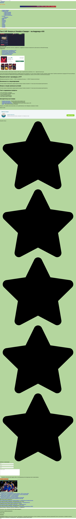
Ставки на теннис (7, 14)
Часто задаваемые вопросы (7, 53)
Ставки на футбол (7, 13)
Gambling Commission (6, 101)
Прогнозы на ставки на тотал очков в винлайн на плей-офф (11, 498)
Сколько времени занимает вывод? (8, 93)
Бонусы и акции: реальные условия (9, 52)
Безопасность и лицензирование (8, 51)
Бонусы (3, 16)
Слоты (3, 23)
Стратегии (4, 21)
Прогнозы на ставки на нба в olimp (6, 492)
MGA (3, 104)
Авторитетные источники (7, 54)
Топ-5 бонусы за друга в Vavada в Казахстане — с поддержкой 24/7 (13, 504)
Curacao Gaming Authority (6, 102)
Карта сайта (2, 512)
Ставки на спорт (5, 11)
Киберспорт (4, 18)
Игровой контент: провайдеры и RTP (9, 50)
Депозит (3, 25)
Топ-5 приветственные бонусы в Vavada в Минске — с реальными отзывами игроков (16, 500)
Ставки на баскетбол (8, 15)
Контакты (2, 514)
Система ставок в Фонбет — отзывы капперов (9, 496)
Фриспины (6, 17)
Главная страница (5, 10)
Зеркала (3, 27)
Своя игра (2, 2)
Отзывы (3, 26)
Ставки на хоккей (7, 12)
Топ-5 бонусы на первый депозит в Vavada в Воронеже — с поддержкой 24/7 (15, 502)
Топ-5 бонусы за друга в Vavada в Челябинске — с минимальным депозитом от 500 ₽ (16, 506)
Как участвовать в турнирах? (6, 92)
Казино (3, 24)
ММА (3, 19)
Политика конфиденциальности (6, 510)
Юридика (4, 20)
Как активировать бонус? (6, 94)
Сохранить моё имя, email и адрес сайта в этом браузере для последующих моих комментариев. (20, 477)
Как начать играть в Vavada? (6, 96)
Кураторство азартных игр (7, 103)
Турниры (3, 22)
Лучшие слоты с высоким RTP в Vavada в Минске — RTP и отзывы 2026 (14, 494)
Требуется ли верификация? (6, 95)
